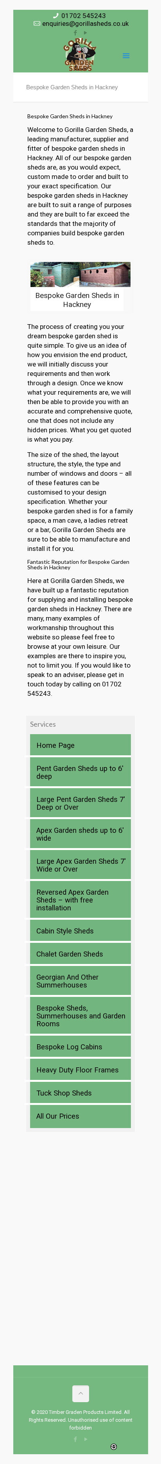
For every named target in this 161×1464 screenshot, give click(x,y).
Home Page (55, 745)
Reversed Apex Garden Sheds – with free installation (72, 900)
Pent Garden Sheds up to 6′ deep (79, 772)
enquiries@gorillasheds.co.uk (85, 23)
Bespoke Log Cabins (69, 1047)
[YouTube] (86, 32)
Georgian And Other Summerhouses (67, 981)
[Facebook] (76, 32)
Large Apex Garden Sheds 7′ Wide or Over (81, 865)
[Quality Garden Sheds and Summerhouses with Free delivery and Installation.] (80, 55)
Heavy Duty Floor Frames (77, 1070)
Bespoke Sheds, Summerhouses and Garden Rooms (80, 1016)
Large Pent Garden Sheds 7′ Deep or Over (80, 803)
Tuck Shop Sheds (64, 1093)
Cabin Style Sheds (65, 931)
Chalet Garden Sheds (69, 954)
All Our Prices (57, 1116)
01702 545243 (83, 16)
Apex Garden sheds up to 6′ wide (80, 834)
